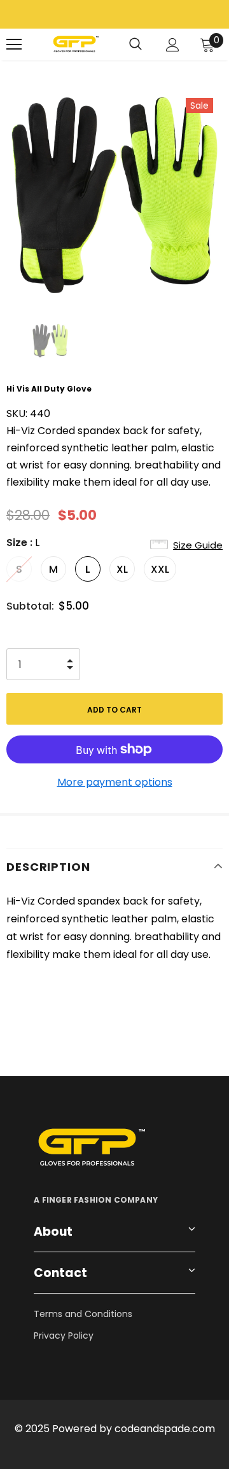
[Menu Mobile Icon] (14, 44)
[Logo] (75, 44)
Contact (60, 1272)
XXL (160, 569)
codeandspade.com (164, 1428)
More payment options (114, 782)
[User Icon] (172, 44)
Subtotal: (30, 606)
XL (122, 569)
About (53, 1231)
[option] (114, 195)
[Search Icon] (135, 44)
